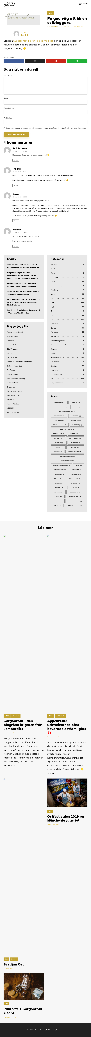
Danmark (54, 277)
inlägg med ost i (45, 40)
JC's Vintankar (12, 349)
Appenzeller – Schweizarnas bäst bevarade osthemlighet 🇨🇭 (66, 727)
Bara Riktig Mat (13, 336)
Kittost (58, 452)
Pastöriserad (59, 469)
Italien (53, 294)
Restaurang (74, 478)
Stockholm (55, 362)
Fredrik (16, 168)
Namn (7, 98)
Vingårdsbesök (57, 383)
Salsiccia (75, 483)
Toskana (54, 370)
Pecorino (76, 469)
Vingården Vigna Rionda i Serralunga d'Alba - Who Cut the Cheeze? (21, 275)
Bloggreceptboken (67, 411)
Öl (51, 311)
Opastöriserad (67, 456)
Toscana (57, 505)
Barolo (77, 407)
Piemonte (54, 332)
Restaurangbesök (58, 341)
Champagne (59, 420)
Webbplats (8, 118)
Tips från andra (75, 501)
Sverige (54, 366)
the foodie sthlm (13, 395)
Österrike (54, 324)
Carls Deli (76, 416)
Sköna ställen (56, 357)
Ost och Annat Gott (14, 366)
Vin (52, 378)
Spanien (58, 492)
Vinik (70, 505)
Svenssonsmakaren (24, 40)
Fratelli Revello (67, 429)
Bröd (53, 269)
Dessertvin (76, 420)
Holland (59, 443)
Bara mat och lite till (15, 332)
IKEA (58, 447)
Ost (50, 13)
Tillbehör (57, 501)
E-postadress (9, 108)
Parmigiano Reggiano (61, 465)
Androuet (59, 402)
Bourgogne (59, 416)
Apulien (54, 265)
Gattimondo (76, 434)
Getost (58, 438)
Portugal (76, 474)
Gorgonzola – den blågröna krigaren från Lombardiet (23, 725)
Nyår (53, 307)
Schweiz (54, 349)
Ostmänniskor (67, 460)
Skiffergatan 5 (12, 383)
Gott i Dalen (75, 438)
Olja (52, 315)
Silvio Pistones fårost (16, 305)
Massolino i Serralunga (28, 278)
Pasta (78, 465)
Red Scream (19, 148)
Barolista (10, 341)
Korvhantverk (74, 452)
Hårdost (75, 443)
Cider (53, 273)
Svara (16, 160)
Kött (52, 298)
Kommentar (8, 75)
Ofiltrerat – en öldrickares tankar (19, 362)
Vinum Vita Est (13, 404)
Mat (52, 303)
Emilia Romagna (59, 425)
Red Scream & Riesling (16, 378)
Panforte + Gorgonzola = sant (23, 1011)
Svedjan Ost (14, 964)
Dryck (53, 282)
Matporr (10, 353)
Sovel (76, 487)
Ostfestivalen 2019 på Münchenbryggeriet (65, 818)
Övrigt (53, 328)
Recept (53, 336)
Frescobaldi (58, 434)
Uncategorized (56, 374)
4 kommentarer (53, 27)
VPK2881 (10, 408)
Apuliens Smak (60, 407)
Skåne (53, 353)
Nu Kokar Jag (12, 357)
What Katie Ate (13, 412)
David (15, 194)
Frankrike (54, 290)
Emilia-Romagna (57, 286)
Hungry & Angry (13, 345)
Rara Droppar (12, 374)
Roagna (59, 483)
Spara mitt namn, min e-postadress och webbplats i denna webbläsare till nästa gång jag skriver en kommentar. (46, 128)
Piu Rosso (11, 370)
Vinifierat (10, 400)
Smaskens (11, 387)
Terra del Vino (74, 496)
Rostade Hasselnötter (59, 345)
